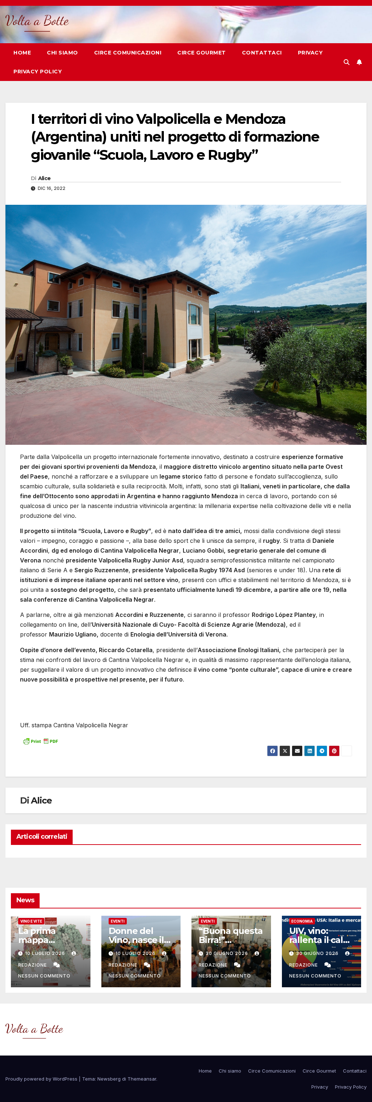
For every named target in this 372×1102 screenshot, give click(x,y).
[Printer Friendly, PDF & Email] (40, 740)
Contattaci (262, 52)
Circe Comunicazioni (128, 52)
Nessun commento (44, 976)
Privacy (310, 52)
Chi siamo (62, 52)
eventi (118, 921)
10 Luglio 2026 (45, 953)
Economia (302, 921)
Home (22, 52)
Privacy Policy (37, 71)
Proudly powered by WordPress (42, 1079)
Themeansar (142, 1079)
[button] (346, 62)
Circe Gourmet (201, 52)
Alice (44, 178)
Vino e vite (31, 921)
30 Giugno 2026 (228, 953)
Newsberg (109, 1079)
